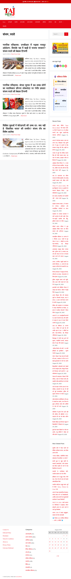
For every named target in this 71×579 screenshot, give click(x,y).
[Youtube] (66, 66)
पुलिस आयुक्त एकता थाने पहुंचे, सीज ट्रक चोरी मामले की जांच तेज (60, 282)
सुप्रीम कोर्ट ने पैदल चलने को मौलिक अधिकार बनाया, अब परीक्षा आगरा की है (60, 450)
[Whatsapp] (63, 66)
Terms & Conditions (8, 539)
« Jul (57, 556)
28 (61, 548)
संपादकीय (4, 26)
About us (5, 542)
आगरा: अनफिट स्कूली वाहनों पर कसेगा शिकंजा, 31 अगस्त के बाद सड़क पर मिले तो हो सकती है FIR (60, 264)
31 (49, 551)
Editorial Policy (7, 532)
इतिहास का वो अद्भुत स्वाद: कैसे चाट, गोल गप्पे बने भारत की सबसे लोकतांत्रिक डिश (60, 479)
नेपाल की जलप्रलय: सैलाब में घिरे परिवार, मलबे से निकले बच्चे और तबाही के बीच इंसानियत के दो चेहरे (60, 379)
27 (58, 548)
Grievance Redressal (8, 548)
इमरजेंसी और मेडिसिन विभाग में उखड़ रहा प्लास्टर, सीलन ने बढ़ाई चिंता (60, 290)
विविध (27, 564)
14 (61, 542)
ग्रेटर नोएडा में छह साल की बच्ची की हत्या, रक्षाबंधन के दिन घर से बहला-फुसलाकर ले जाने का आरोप (60, 358)
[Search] (66, 34)
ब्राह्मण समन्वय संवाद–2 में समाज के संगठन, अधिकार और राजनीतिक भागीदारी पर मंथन (60, 206)
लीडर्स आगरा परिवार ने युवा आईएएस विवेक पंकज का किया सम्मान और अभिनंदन (60, 229)
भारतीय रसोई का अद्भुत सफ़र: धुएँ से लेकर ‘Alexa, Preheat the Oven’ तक (60, 487)
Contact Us (6, 529)
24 (49, 548)
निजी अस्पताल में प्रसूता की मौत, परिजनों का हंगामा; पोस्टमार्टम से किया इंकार (60, 274)
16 (66, 542)
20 (58, 545)
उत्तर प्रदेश (22, 22)
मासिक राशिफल (29, 558)
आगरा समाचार (29, 22)
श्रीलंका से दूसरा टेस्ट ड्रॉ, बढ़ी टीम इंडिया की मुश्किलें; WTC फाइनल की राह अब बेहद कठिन (60, 414)
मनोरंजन (50, 22)
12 (55, 542)
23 (66, 545)
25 (52, 548)
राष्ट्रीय (16, 22)
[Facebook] (55, 66)
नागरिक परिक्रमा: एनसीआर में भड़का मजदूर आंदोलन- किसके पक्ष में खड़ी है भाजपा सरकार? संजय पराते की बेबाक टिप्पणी (24, 47)
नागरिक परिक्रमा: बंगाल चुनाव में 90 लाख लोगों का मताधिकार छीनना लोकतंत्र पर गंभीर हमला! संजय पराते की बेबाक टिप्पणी (24, 88)
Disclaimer (5, 536)
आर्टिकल (44, 22)
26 (55, 548)
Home (4, 22)
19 (55, 545)
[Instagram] (60, 66)
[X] (57, 66)
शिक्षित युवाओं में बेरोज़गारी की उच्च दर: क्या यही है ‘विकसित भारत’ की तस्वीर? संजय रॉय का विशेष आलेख (24, 128)
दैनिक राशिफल (29, 549)
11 (52, 542)
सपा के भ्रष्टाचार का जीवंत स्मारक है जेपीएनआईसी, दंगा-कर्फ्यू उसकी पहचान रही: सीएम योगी (60, 178)
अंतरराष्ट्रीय (37, 22)
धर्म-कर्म (60, 22)
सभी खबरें (10, 22)
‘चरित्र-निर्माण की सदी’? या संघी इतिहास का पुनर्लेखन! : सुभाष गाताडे (60, 351)
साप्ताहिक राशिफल (30, 570)
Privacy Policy (7, 545)
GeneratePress (19, 576)
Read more (18, 75)
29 (64, 548)
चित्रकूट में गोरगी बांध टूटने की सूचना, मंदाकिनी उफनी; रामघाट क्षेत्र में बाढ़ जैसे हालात (60, 341)
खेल (55, 22)
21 (61, 545)
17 (49, 545)
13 (58, 542)
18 (52, 545)
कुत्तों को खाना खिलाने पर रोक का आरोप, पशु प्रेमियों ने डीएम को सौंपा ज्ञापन (60, 432)
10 (49, 542)
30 (66, 548)
